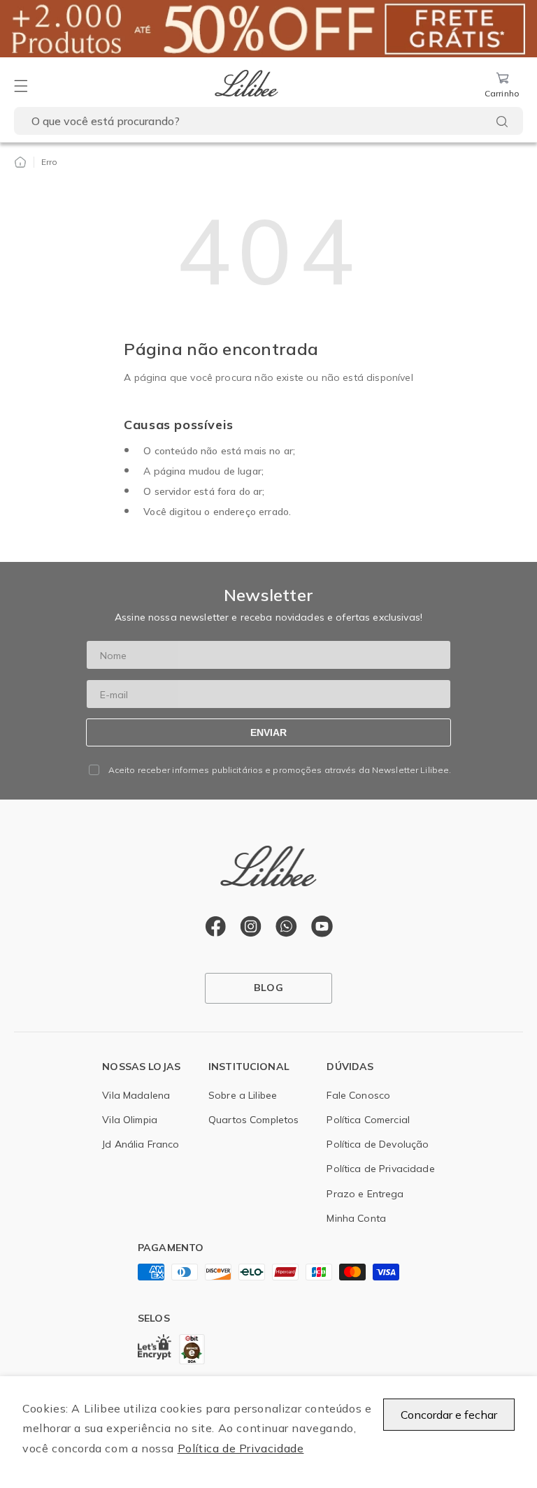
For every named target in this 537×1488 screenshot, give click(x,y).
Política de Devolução (378, 1144)
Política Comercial (368, 1119)
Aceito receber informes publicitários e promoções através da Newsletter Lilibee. (280, 770)
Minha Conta (356, 1218)
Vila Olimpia (129, 1119)
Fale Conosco (358, 1095)
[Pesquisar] (502, 122)
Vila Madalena (136, 1095)
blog (268, 987)
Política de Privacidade (241, 1448)
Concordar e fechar (449, 1415)
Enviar (268, 732)
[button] (21, 86)
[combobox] (268, 121)
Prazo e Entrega (365, 1193)
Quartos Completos (253, 1119)
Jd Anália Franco (140, 1144)
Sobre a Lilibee (242, 1095)
